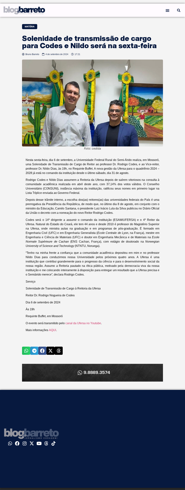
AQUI (52, 330)
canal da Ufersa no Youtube (83, 323)
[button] (168, 10)
